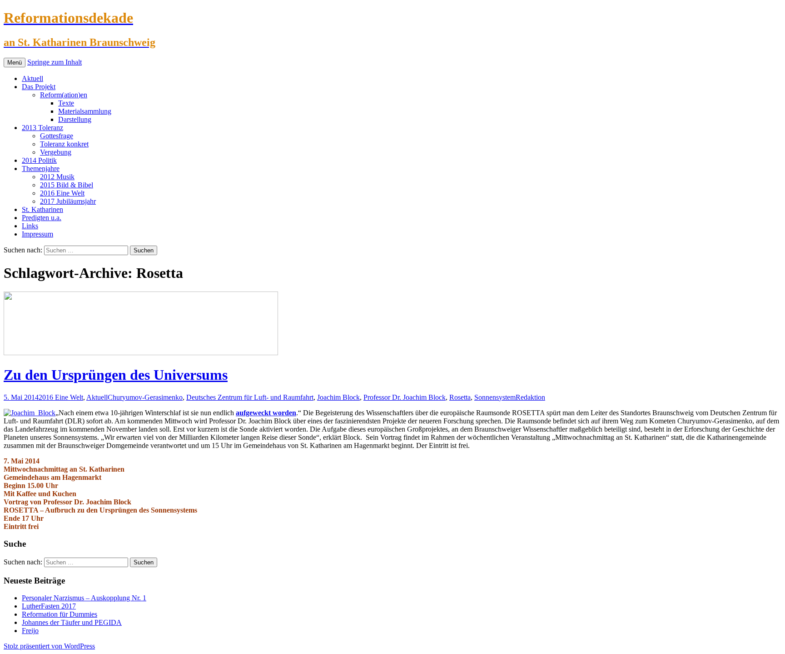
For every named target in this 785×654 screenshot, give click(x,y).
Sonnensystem (495, 397)
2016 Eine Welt (62, 193)
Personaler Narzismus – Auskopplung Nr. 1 (84, 598)
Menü (14, 62)
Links (30, 226)
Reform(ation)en (63, 95)
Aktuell (32, 78)
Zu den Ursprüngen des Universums (116, 375)
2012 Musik (57, 177)
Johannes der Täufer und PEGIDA (72, 622)
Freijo (30, 630)
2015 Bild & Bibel (66, 185)
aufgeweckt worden (266, 413)
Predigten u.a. (41, 217)
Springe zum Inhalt (54, 62)
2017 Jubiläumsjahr (68, 201)
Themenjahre (41, 168)
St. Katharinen (42, 209)
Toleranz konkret (64, 144)
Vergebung (55, 152)
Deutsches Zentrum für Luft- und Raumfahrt (249, 397)
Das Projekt (38, 87)
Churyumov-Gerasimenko (145, 397)
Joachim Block (338, 397)
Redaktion (530, 397)
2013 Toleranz (42, 127)
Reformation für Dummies (59, 614)
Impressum (37, 234)
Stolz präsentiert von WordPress (49, 646)
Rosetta (460, 397)
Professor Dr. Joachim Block (404, 397)
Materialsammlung (84, 111)
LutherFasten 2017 (49, 606)
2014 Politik (39, 160)
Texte (66, 103)
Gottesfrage (56, 136)
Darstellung (74, 119)
